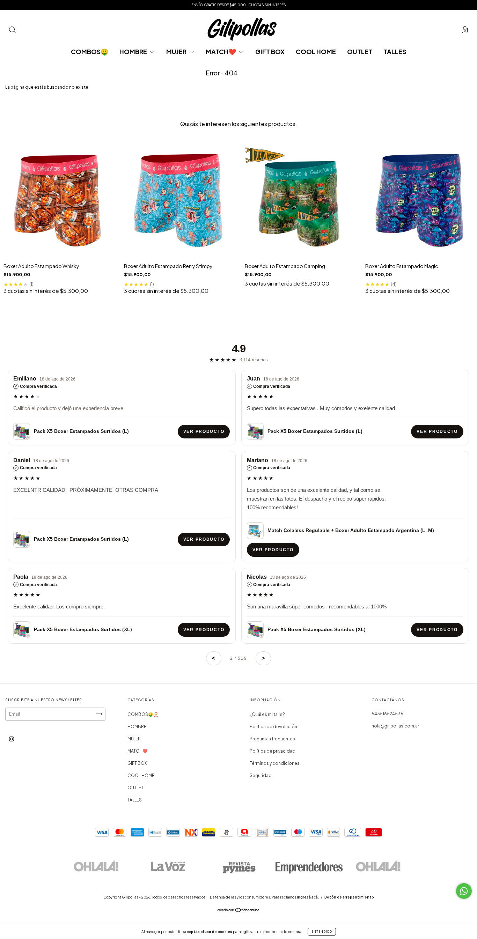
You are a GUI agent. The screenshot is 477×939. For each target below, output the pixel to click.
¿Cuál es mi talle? (267, 714)
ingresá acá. (308, 897)
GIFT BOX (270, 51)
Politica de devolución (273, 726)
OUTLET (359, 51)
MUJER (177, 51)
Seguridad (261, 775)
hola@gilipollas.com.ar (395, 726)
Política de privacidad (272, 751)
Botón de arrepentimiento (349, 897)
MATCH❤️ (221, 51)
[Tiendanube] (238, 911)
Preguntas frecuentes (272, 738)
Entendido (321, 931)
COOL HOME (316, 51)
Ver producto (203, 431)
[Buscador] (12, 31)
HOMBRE (133, 51)
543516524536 (387, 713)
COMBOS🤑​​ (89, 51)
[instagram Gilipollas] (11, 738)
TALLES (394, 51)
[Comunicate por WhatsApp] (464, 891)
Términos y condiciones (275, 763)
